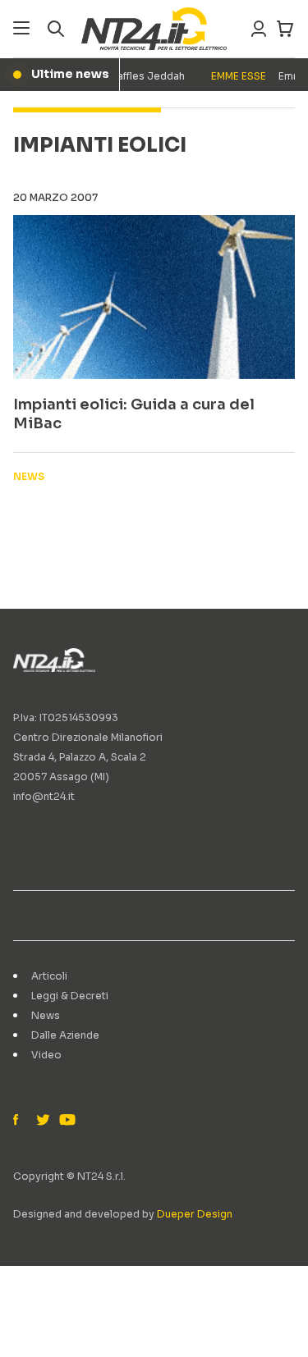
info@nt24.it (44, 796)
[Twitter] (42, 1120)
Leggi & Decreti (69, 995)
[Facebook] (19, 1120)
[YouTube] (65, 1120)
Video (46, 1055)
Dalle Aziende (65, 1035)
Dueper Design (194, 1214)
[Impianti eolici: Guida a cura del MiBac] (154, 297)
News (45, 1015)
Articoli (49, 976)
